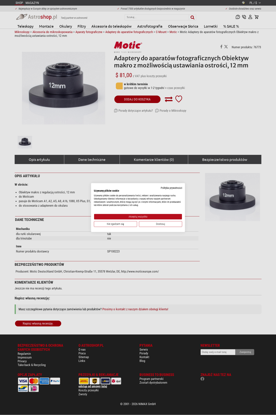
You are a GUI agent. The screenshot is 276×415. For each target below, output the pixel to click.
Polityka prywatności (171, 187)
